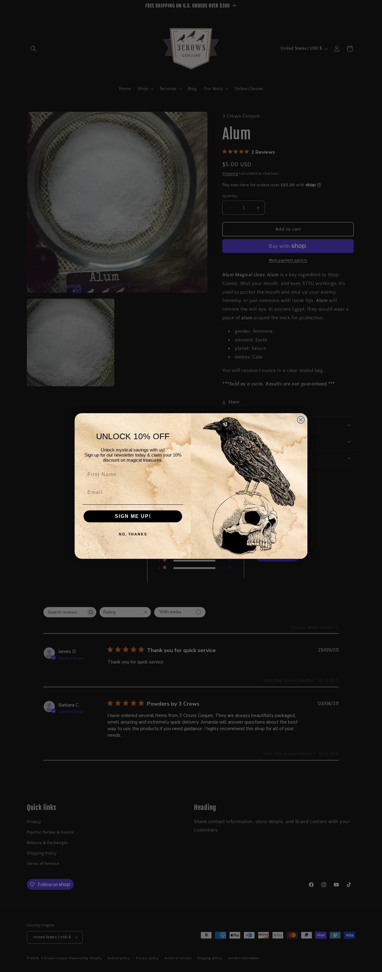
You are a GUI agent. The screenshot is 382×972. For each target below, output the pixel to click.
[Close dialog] (300, 419)
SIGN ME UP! (133, 516)
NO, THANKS (133, 534)
